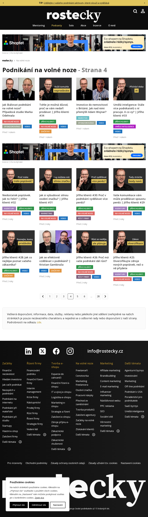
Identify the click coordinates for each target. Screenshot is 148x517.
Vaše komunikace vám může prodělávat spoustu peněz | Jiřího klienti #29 (129, 198)
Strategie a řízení (60, 411)
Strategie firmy (35, 423)
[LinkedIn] (28, 351)
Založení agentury (86, 415)
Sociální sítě (106, 416)
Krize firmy (32, 397)
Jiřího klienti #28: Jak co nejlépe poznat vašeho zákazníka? (17, 261)
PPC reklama (107, 406)
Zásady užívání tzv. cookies (102, 463)
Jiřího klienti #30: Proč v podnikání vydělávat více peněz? (92, 198)
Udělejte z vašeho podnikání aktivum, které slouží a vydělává (76, 2)
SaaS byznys (131, 406)
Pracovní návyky (84, 395)
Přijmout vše (19, 505)
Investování (131, 375)
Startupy (7, 425)
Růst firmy (83, 218)
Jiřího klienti (47, 121)
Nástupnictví (33, 402)
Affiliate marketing (110, 370)
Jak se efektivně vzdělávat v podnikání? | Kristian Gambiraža (54, 261)
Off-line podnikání (134, 386)
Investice (82, 118)
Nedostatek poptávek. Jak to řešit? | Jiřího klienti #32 (16, 198)
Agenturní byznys (134, 370)
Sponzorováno (12, 126)
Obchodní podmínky (36, 463)
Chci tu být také (16, 53)
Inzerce (97, 25)
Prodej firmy (33, 407)
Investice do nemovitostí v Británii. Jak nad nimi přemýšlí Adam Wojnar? (92, 108)
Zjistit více (39, 497)
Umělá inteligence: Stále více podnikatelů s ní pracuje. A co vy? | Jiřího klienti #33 (128, 110)
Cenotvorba (82, 375)
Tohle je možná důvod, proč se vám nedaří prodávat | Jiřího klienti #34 (54, 110)
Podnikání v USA (133, 391)
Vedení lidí (32, 429)
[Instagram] (70, 351)
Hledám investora (11, 379)
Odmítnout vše (39, 505)
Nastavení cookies (131, 463)
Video (27, 126)
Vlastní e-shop (10, 431)
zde (39, 322)
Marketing (46, 213)
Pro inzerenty (14, 463)
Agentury (9, 208)
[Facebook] (56, 351)
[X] (42, 351)
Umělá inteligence (124, 126)
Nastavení (58, 505)
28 (98, 296)
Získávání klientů (85, 429)
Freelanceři (82, 370)
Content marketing (110, 381)
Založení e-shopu (60, 416)
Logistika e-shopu (61, 397)
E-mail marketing (109, 386)
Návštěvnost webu (110, 400)
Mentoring (39, 25)
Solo (71, 25)
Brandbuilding (108, 375)
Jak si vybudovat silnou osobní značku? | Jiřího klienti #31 (53, 198)
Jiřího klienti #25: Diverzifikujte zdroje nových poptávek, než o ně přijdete (128, 263)
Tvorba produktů (85, 409)
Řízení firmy (33, 418)
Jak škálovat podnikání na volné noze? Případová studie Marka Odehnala (17, 110)
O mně (111, 25)
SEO (102, 411)
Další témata (9, 441)
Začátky (45, 131)
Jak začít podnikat (12, 384)
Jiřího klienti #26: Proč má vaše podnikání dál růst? (92, 259)
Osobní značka (84, 390)
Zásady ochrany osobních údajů (68, 463)
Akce (83, 25)
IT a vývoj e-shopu (61, 392)
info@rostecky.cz (105, 351)
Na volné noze (23, 60)
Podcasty (57, 25)
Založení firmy (10, 436)
